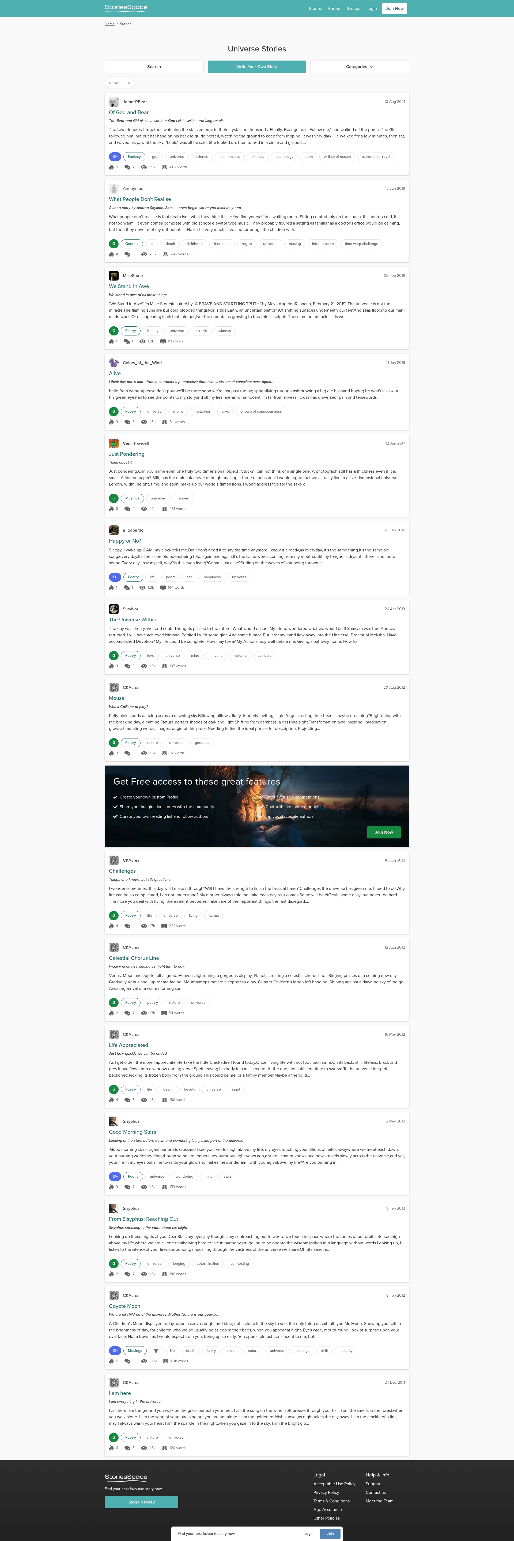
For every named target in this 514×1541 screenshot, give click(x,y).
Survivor (130, 609)
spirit (236, 1089)
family (211, 1350)
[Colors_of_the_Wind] (114, 363)
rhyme (178, 411)
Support (373, 1484)
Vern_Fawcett (136, 443)
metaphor (202, 411)
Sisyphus (131, 1121)
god (155, 156)
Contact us (376, 1492)
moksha (240, 655)
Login (308, 1533)
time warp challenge (361, 244)
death (170, 244)
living (193, 915)
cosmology (284, 156)
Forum (334, 8)
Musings (132, 498)
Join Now (395, 8)
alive (225, 411)
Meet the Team (380, 1501)
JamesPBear (135, 102)
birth (324, 1350)
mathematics (230, 156)
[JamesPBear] (114, 102)
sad (189, 577)
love (150, 655)
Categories (356, 67)
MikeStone (133, 276)
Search (154, 67)
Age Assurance (327, 1509)
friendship (222, 244)
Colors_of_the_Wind (142, 363)
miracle (201, 331)
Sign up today (141, 1502)
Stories (315, 8)
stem (309, 156)
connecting (239, 1263)
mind (195, 655)
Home (110, 24)
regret (247, 244)
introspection (323, 244)
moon (232, 1350)
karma (214, 915)
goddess (202, 742)
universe (177, 156)
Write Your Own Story (256, 67)
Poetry (130, 331)
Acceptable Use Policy (334, 1484)
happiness (212, 577)
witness (224, 331)
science (201, 156)
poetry (152, 1002)
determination (207, 1263)
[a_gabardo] (114, 530)
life (152, 244)
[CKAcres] (114, 687)
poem (170, 577)
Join (330, 1533)
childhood (194, 244)
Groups (353, 8)
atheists (257, 156)
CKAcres (131, 687)
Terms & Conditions (331, 1501)
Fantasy (134, 156)
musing (295, 244)
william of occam (337, 156)
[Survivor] (114, 609)
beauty (152, 331)
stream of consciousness (261, 411)
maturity (346, 1350)
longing (179, 1263)
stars (228, 1176)
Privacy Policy (326, 1492)
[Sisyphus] (114, 1121)
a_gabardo (133, 530)
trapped (182, 498)
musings (302, 1350)
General (131, 244)
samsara (264, 655)
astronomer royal (376, 156)
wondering (184, 1176)
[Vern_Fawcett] (114, 443)
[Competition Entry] (156, 1350)
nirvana (216, 655)
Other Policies (326, 1518)
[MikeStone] (114, 276)
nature (152, 742)
